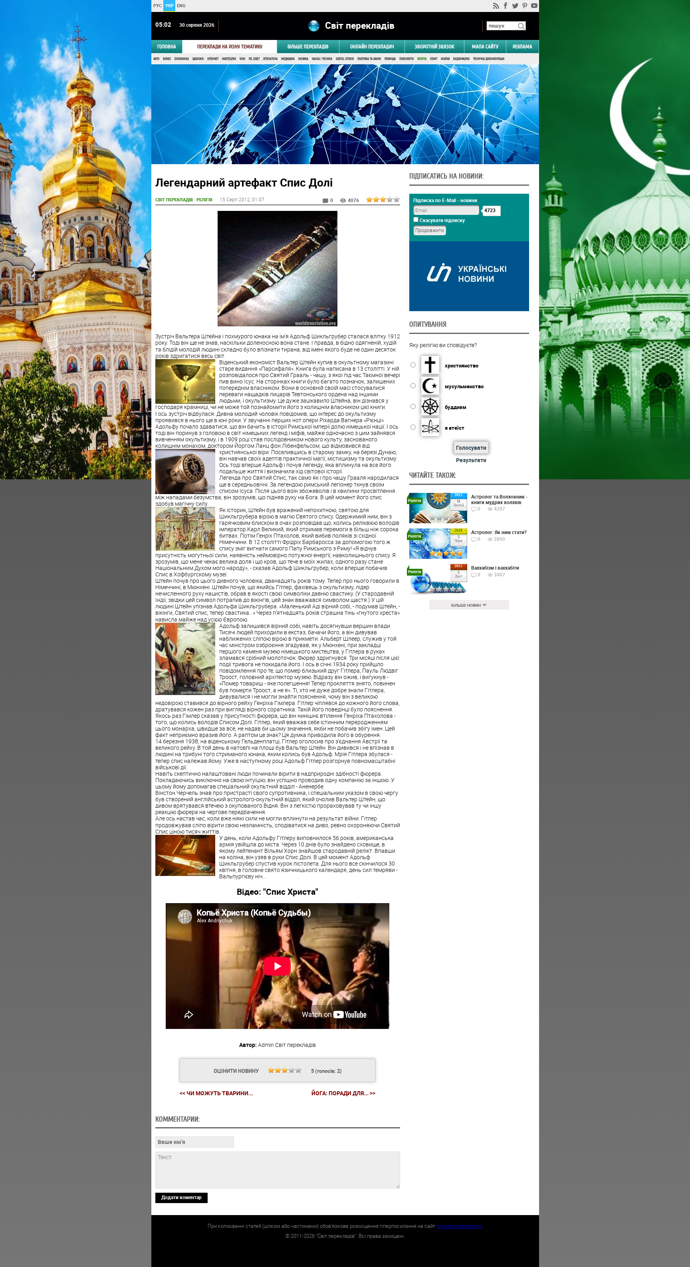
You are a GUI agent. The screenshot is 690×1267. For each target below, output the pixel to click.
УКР (169, 5)
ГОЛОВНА (166, 47)
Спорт (433, 59)
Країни (445, 59)
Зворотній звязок (434, 47)
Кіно (242, 59)
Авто (156, 59)
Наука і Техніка (322, 59)
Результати (471, 460)
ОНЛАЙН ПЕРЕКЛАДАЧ (372, 47)
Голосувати (471, 447)
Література (270, 59)
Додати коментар (181, 1197)
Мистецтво (229, 59)
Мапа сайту (485, 47)
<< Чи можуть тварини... (216, 1093)
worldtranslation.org (458, 1225)
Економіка (181, 59)
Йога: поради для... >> (343, 1093)
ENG (181, 5)
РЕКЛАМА (522, 47)
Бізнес (167, 59)
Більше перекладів (308, 47)
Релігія (421, 59)
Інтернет (212, 59)
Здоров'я (198, 59)
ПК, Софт (254, 59)
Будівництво (461, 59)
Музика (303, 59)
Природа (390, 59)
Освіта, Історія (345, 59)
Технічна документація (488, 59)
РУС (157, 5)
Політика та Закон (369, 59)
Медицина (288, 59)
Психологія (406, 59)
